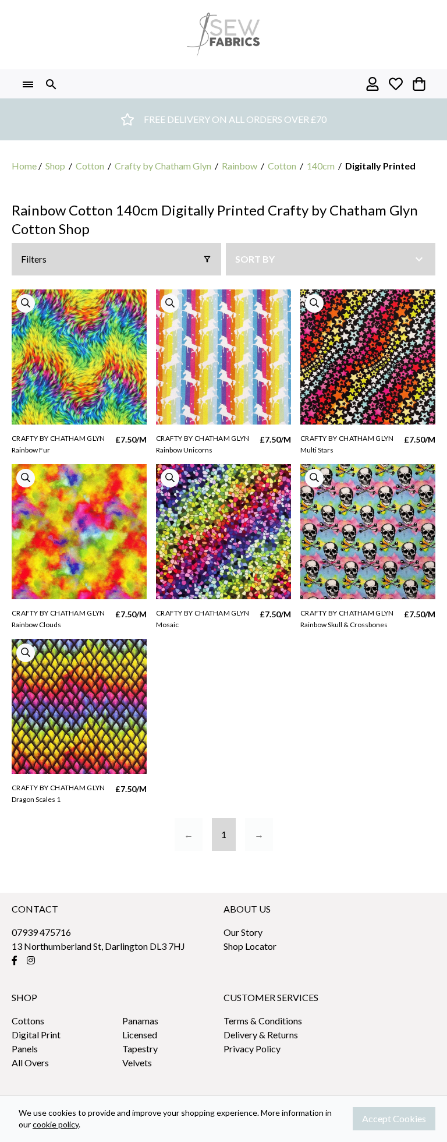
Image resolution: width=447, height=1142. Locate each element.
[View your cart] (419, 84)
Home (24, 165)
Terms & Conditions (263, 1020)
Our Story (243, 932)
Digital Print (36, 1034)
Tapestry (140, 1048)
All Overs (30, 1062)
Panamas (140, 1020)
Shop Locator (250, 946)
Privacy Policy (252, 1048)
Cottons (28, 1020)
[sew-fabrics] (223, 35)
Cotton (90, 165)
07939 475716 (41, 932)
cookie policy (56, 1124)
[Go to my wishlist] (396, 84)
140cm (321, 165)
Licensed (139, 1034)
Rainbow (239, 165)
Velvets (137, 1062)
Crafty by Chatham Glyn (163, 165)
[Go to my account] (372, 84)
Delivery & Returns (261, 1034)
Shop (55, 165)
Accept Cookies (394, 1118)
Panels (25, 1048)
